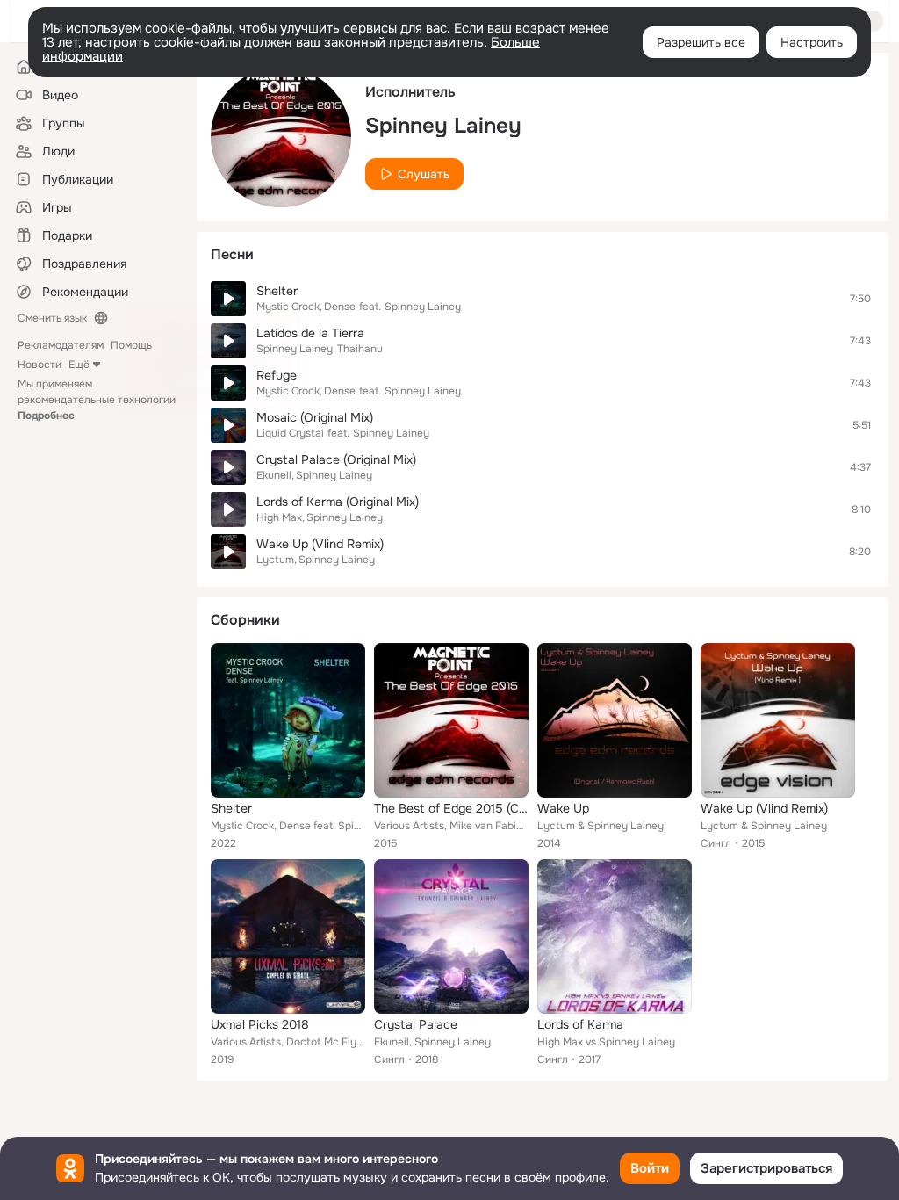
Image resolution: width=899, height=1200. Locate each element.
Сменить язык (52, 318)
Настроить (811, 42)
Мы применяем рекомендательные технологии (97, 400)
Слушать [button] (424, 174)
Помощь (131, 345)
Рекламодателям (61, 345)
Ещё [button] (79, 365)
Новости (39, 365)
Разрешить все (701, 42)
